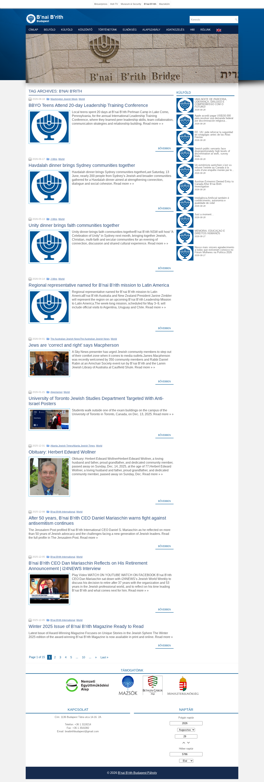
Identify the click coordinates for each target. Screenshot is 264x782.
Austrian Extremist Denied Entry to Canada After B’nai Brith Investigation (214, 184)
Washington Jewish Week (63, 99)
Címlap (33, 29)
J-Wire (53, 159)
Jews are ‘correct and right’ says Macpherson (74, 345)
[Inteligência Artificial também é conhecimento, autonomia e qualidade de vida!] (184, 199)
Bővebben (164, 148)
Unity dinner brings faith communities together (74, 225)
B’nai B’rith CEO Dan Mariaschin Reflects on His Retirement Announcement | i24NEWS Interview (88, 566)
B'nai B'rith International (62, 511)
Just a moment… (204, 214)
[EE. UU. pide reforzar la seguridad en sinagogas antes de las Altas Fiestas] (184, 130)
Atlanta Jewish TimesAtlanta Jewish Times (72, 445)
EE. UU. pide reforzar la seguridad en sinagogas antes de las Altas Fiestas (214, 135)
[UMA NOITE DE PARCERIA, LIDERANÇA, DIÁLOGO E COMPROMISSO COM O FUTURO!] (184, 100)
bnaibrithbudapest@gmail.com (82, 731)
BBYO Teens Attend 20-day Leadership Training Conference (88, 105)
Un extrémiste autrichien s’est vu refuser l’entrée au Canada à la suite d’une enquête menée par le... (214, 167)
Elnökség (130, 29)
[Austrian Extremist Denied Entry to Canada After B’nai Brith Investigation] (184, 183)
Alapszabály (151, 29)
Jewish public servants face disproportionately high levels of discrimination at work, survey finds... (212, 152)
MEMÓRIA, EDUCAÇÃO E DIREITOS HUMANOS (210, 232)
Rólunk (205, 29)
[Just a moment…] (184, 226)
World (82, 99)
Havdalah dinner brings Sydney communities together (82, 165)
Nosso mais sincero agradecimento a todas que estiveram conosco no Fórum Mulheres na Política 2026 (214, 250)
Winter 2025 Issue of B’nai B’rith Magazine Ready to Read (86, 626)
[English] (219, 30)
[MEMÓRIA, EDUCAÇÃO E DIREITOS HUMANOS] (184, 232)
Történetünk (107, 29)
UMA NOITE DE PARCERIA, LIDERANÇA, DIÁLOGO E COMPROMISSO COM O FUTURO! (211, 103)
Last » (104, 657)
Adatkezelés (175, 29)
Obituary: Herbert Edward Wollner (62, 451)
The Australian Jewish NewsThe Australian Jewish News (80, 339)
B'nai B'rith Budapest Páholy (137, 772)
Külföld (66, 29)
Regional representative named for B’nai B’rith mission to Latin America (99, 285)
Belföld (49, 29)
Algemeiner (56, 392)
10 (83, 657)
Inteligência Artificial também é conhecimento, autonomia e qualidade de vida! (212, 200)
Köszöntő (85, 29)
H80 (192, 29)
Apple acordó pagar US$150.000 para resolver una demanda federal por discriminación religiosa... (214, 118)
